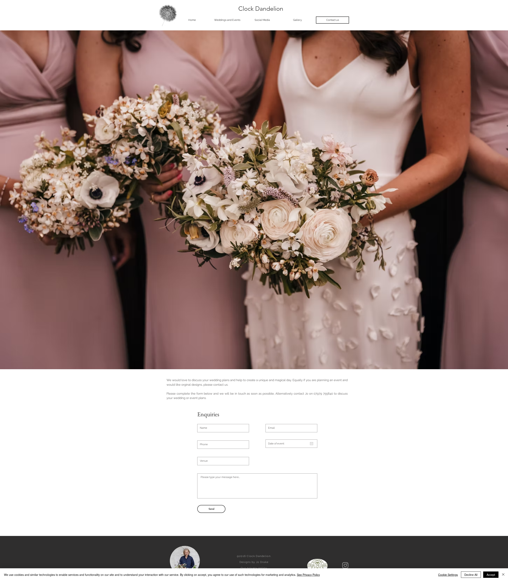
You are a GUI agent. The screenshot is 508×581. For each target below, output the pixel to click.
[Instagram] (345, 565)
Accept (491, 575)
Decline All (470, 575)
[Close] (503, 574)
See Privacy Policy (308, 575)
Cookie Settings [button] (448, 575)
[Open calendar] (311, 443)
